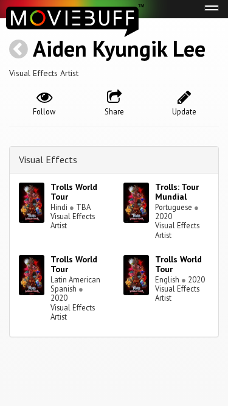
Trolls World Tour (73, 192)
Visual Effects (48, 159)
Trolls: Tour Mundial (177, 192)
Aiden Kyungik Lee (119, 48)
